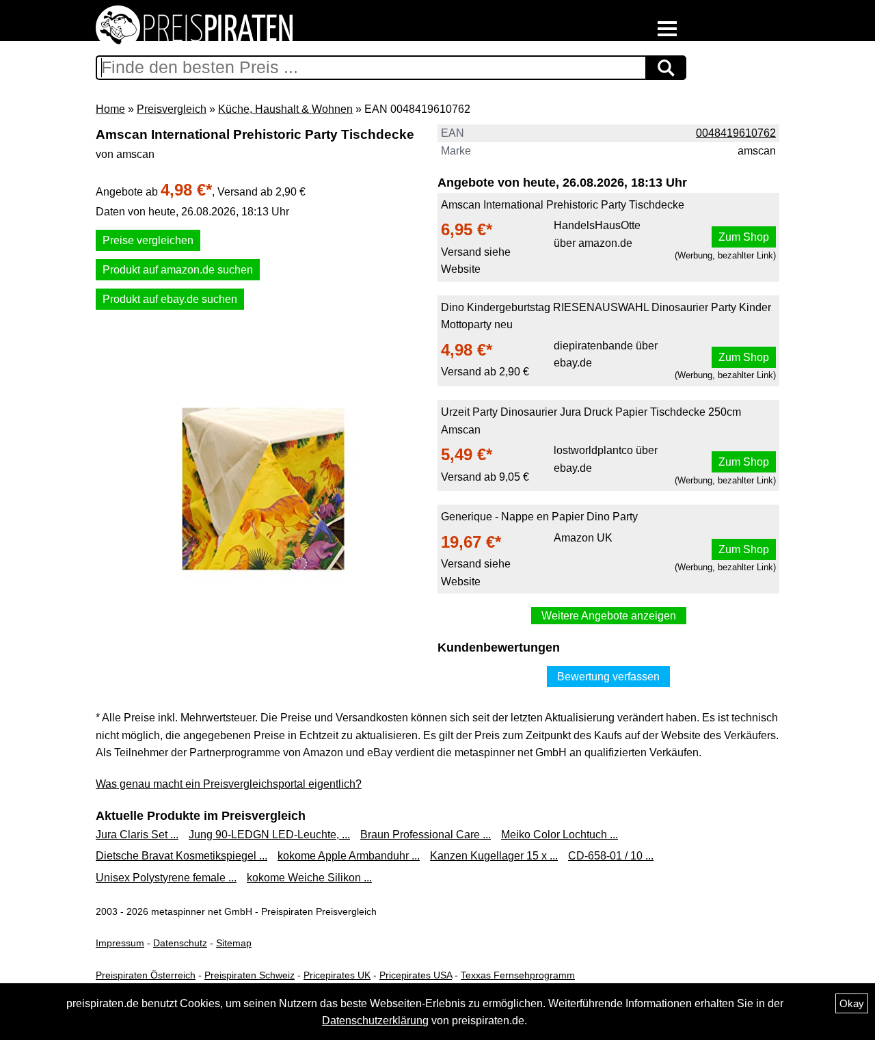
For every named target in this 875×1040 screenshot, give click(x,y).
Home (110, 109)
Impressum (120, 942)
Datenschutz (180, 942)
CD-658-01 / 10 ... (611, 856)
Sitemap (234, 942)
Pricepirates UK (337, 975)
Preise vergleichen (148, 240)
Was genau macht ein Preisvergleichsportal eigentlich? (229, 784)
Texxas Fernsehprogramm (518, 975)
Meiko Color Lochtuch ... (559, 834)
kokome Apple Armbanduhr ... (349, 856)
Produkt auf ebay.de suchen (170, 299)
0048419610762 (736, 133)
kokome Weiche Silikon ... (309, 877)
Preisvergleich (171, 109)
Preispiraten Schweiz (249, 975)
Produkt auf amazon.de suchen (178, 270)
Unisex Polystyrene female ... (166, 877)
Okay (851, 1003)
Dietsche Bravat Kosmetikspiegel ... (181, 856)
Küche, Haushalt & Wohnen (285, 109)
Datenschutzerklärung (375, 1020)
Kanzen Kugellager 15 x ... (494, 856)
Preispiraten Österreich (146, 975)
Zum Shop (743, 237)
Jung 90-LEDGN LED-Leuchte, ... (269, 834)
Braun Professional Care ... (425, 834)
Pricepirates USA (415, 975)
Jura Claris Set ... (137, 834)
